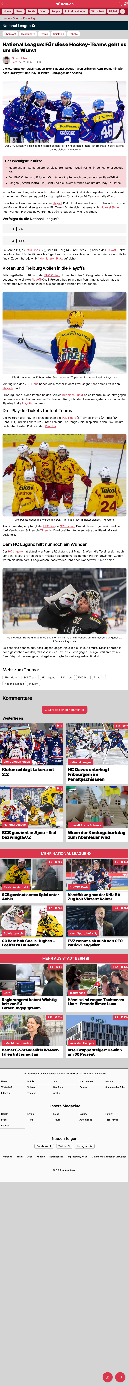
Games (83, 1087)
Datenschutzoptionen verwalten (109, 1156)
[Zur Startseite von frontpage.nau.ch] (64, 3)
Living (30, 1114)
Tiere (30, 1119)
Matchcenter (86, 1081)
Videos (31, 1087)
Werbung (7, 1156)
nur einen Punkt (72, 395)
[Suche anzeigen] (120, 4)
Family (108, 1114)
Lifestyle (5, 1093)
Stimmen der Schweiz (117, 1087)
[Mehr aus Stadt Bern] (64, 958)
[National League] (64, 25)
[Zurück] (2, 4)
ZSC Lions (33, 250)
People (109, 1081)
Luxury (83, 1114)
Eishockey (29, 18)
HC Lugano (15, 551)
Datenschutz (56, 1156)
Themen (31, 1093)
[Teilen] (108, 1377)
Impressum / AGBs (77, 1156)
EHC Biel (49, 526)
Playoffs (8, 388)
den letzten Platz (51, 258)
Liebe (56, 1114)
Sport (16, 18)
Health (4, 1114)
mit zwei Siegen (110, 207)
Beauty (5, 1125)
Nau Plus (58, 1087)
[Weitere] (122, 11)
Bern (14, 62)
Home (6, 18)
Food (4, 1119)
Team (20, 1156)
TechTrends (111, 1119)
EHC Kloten (52, 275)
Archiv (56, 1093)
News (4, 1081)
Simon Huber (19, 58)
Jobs (29, 1156)
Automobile (85, 1119)
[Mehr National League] (64, 853)
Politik (30, 1081)
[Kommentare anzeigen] (120, 1377)
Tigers (44, 530)
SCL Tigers (69, 417)
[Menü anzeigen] (126, 4)
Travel (56, 1119)
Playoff (57, 203)
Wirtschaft (7, 1087)
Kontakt (41, 1156)
